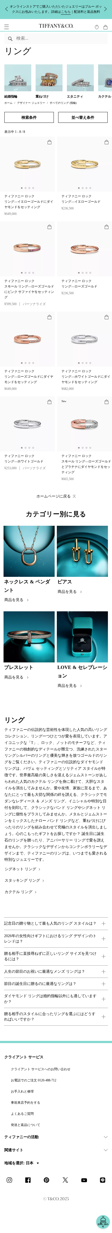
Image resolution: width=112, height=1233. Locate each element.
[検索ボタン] (10, 38)
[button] (6, 27)
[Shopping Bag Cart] (105, 27)
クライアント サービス (23, 1057)
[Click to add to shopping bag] (49, 142)
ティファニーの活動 (21, 1137)
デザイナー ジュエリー (31, 102)
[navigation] (6, 27)
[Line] (104, 1180)
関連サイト (13, 1150)
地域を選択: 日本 (19, 1163)
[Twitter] (67, 1180)
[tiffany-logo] (56, 26)
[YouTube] (85, 1180)
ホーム (8, 102)
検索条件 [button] (29, 117)
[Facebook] (29, 1180)
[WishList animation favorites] (97, 27)
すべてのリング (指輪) (63, 102)
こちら (66, 12)
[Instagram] (11, 1180)
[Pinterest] (48, 1180)
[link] (56, 924)
